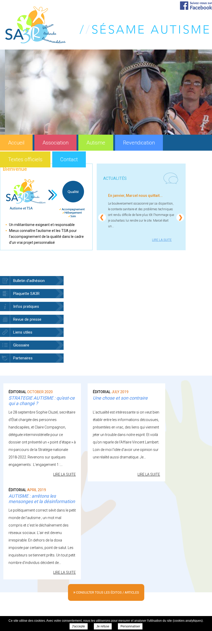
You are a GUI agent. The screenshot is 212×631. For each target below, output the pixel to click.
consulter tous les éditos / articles (106, 592)
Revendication (139, 143)
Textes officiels (25, 159)
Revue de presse (27, 319)
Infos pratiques (26, 306)
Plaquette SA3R (26, 293)
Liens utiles (22, 332)
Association (55, 143)
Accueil (16, 143)
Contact (69, 159)
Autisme (95, 143)
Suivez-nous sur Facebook (196, 5)
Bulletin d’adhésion (29, 280)
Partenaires (23, 358)
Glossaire (21, 345)
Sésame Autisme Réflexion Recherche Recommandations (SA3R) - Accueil (107, 24)
